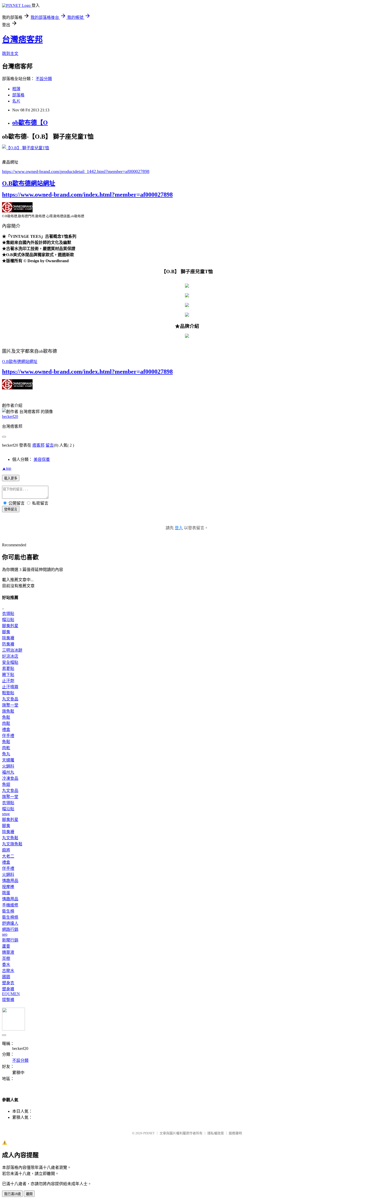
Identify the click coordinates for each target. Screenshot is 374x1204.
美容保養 (42, 459)
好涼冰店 (10, 656)
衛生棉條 (10, 917)
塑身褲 (8, 989)
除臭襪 (8, 638)
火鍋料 (8, 766)
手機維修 (10, 905)
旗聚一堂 (10, 705)
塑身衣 (8, 983)
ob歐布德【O (30, 122)
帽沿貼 (8, 620)
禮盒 (6, 729)
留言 (50, 445)
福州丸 (8, 772)
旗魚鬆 (8, 711)
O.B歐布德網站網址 (28, 183)
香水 (6, 964)
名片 (16, 101)
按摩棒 (8, 887)
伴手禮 (8, 735)
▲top (6, 468)
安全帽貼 (10, 662)
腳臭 (6, 632)
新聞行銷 (10, 940)
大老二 (8, 856)
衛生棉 (8, 911)
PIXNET (149, 1133)
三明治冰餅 (12, 650)
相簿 (16, 89)
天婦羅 (8, 760)
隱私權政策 (215, 1133)
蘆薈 (6, 946)
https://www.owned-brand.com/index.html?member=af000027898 (87, 194)
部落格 (18, 95)
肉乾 (6, 748)
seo (4, 934)
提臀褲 (8, 999)
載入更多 (10, 478)
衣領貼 (8, 613)
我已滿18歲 (12, 1194)
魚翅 (6, 784)
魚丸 (6, 754)
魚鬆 (6, 717)
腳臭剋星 (10, 626)
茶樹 (6, 958)
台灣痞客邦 (22, 39)
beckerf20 (10, 416)
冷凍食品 (10, 778)
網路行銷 (10, 929)
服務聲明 (235, 1133)
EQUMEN (11, 994)
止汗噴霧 (10, 687)
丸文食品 (10, 699)
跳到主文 (10, 53)
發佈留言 (10, 509)
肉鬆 (6, 723)
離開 (29, 1194)
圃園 (6, 977)
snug (6, 814)
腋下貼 (8, 674)
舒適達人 (10, 923)
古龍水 (8, 970)
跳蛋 (6, 893)
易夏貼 (8, 668)
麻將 (6, 850)
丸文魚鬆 (10, 838)
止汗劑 (8, 681)
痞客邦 (38, 445)
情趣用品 (10, 880)
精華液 (8, 952)
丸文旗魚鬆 (12, 844)
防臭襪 (8, 644)
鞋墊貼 (8, 693)
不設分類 (44, 79)
